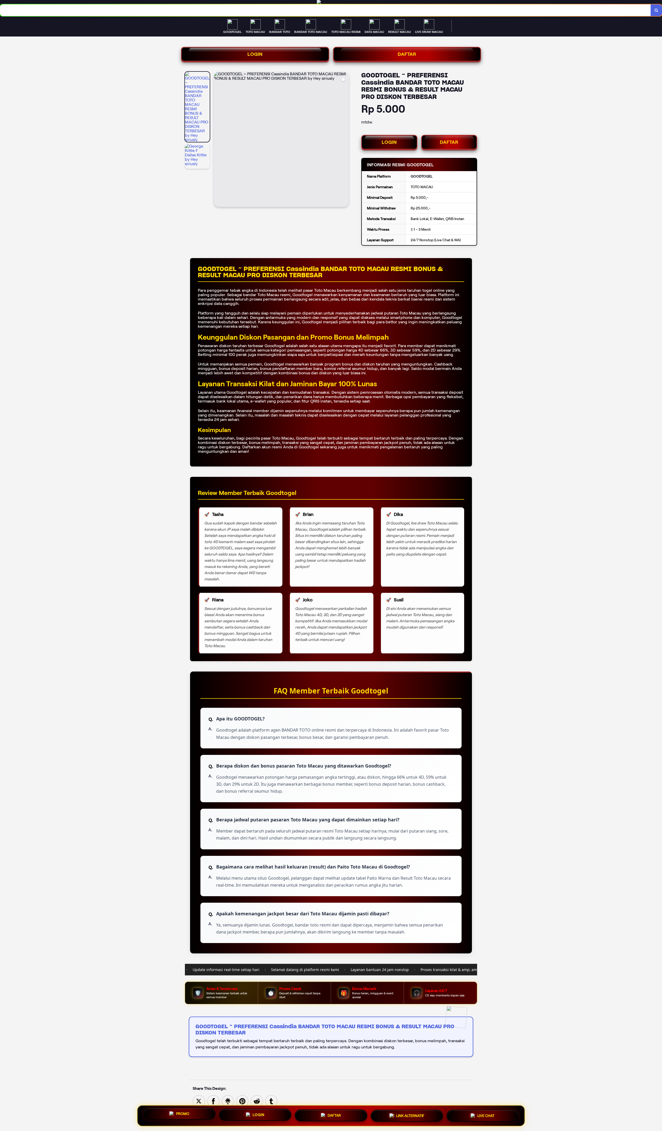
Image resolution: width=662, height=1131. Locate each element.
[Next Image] (345, 140)
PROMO (182, 1114)
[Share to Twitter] (199, 1101)
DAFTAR (407, 54)
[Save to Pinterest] (242, 1101)
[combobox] (325, 10)
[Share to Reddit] (257, 1101)
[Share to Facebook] (213, 1101)
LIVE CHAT (485, 1115)
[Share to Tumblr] (271, 1101)
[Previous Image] (218, 140)
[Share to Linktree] (228, 1101)
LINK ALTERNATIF (410, 1116)
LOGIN (255, 54)
